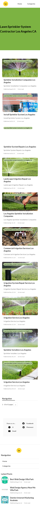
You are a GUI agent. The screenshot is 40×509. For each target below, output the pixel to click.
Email (14, 431)
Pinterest (30, 427)
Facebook (29, 423)
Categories (31, 4)
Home (20, 4)
